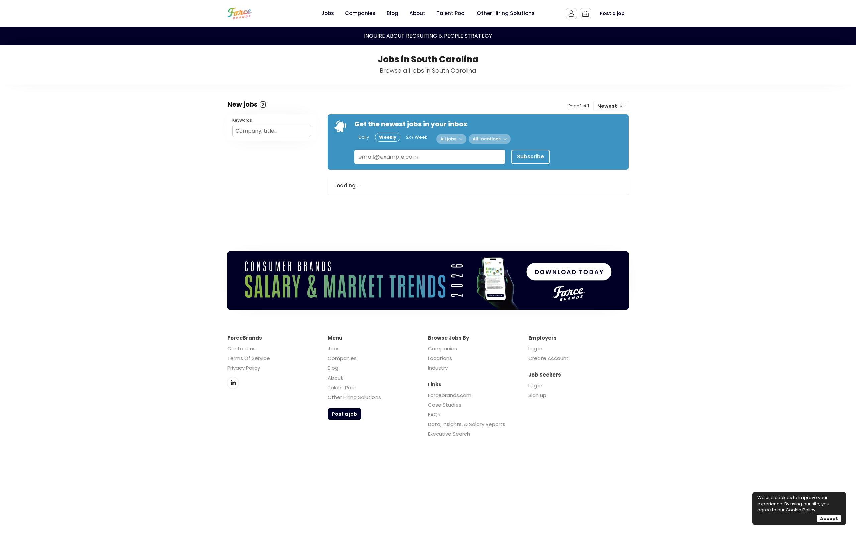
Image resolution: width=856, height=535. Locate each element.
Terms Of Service (248, 358)
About (335, 377)
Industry (438, 367)
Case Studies (444, 404)
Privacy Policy (243, 367)
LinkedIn (233, 383)
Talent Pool (342, 387)
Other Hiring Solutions (354, 397)
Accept (829, 518)
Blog (333, 367)
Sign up (537, 395)
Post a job (612, 13)
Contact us (241, 348)
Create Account (548, 358)
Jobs (334, 348)
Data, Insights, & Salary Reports (466, 424)
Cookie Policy (800, 510)
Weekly (387, 137)
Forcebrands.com (449, 395)
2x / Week (416, 137)
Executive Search (449, 433)
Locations (440, 358)
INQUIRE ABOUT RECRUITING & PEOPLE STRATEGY (428, 36)
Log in (535, 348)
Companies (342, 358)
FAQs (434, 414)
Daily (364, 137)
